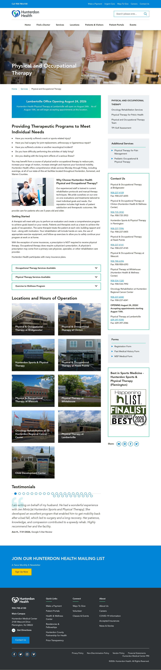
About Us (103, 606)
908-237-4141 (117, 245)
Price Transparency (55, 640)
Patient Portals (116, 25)
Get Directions (24, 630)
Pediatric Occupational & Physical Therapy (126, 160)
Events (133, 25)
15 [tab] (73, 493)
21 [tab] (58, 496)
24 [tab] (71, 496)
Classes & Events (81, 616)
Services (60, 25)
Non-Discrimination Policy (98, 653)
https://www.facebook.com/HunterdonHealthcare (14, 654)
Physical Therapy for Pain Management (126, 152)
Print (124, 444)
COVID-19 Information (110, 616)
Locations (74, 25)
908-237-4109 (117, 193)
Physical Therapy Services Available (33, 277)
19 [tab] (90, 493)
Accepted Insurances (109, 621)
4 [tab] (28, 493)
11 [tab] (57, 493)
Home (28, 25)
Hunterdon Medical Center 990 (135, 656)
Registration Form (122, 346)
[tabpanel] (56, 515)
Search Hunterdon (145, 14)
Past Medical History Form (126, 351)
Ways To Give (122, 4)
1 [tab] (15, 493)
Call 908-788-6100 (19, 4)
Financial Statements (137, 653)
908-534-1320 (117, 281)
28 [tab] (87, 496)
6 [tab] (36, 493)
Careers (134, 4)
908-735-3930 (117, 212)
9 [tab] (48, 493)
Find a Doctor (43, 25)
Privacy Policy (77, 653)
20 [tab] (54, 496)
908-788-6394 (117, 261)
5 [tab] (32, 493)
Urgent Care (109, 4)
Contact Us (144, 4)
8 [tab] (44, 493)
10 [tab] (52, 493)
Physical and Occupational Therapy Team (128, 121)
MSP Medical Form (123, 356)
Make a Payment (95, 4)
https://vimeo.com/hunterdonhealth (33, 654)
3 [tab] (24, 493)
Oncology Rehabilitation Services (127, 110)
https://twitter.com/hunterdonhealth (20, 654)
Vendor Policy (118, 653)
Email (118, 444)
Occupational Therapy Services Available (36, 268)
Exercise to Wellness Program (30, 286)
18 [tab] (85, 493)
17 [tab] (81, 493)
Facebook (130, 444)
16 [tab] (77, 493)
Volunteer (77, 611)
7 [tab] (40, 493)
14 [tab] (69, 493)
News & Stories (106, 626)
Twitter (136, 444)
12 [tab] (61, 493)
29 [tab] (91, 496)
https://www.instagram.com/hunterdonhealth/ (27, 654)
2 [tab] (19, 493)
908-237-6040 (117, 297)
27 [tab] (83, 496)
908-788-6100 (19, 608)
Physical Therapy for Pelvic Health (127, 115)
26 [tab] (79, 496)
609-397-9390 (117, 320)
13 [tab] (65, 493)
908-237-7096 (117, 229)
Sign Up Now (21, 572)
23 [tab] (67, 496)
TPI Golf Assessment (121, 128)
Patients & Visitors (94, 25)
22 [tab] (62, 496)
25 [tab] (75, 496)
